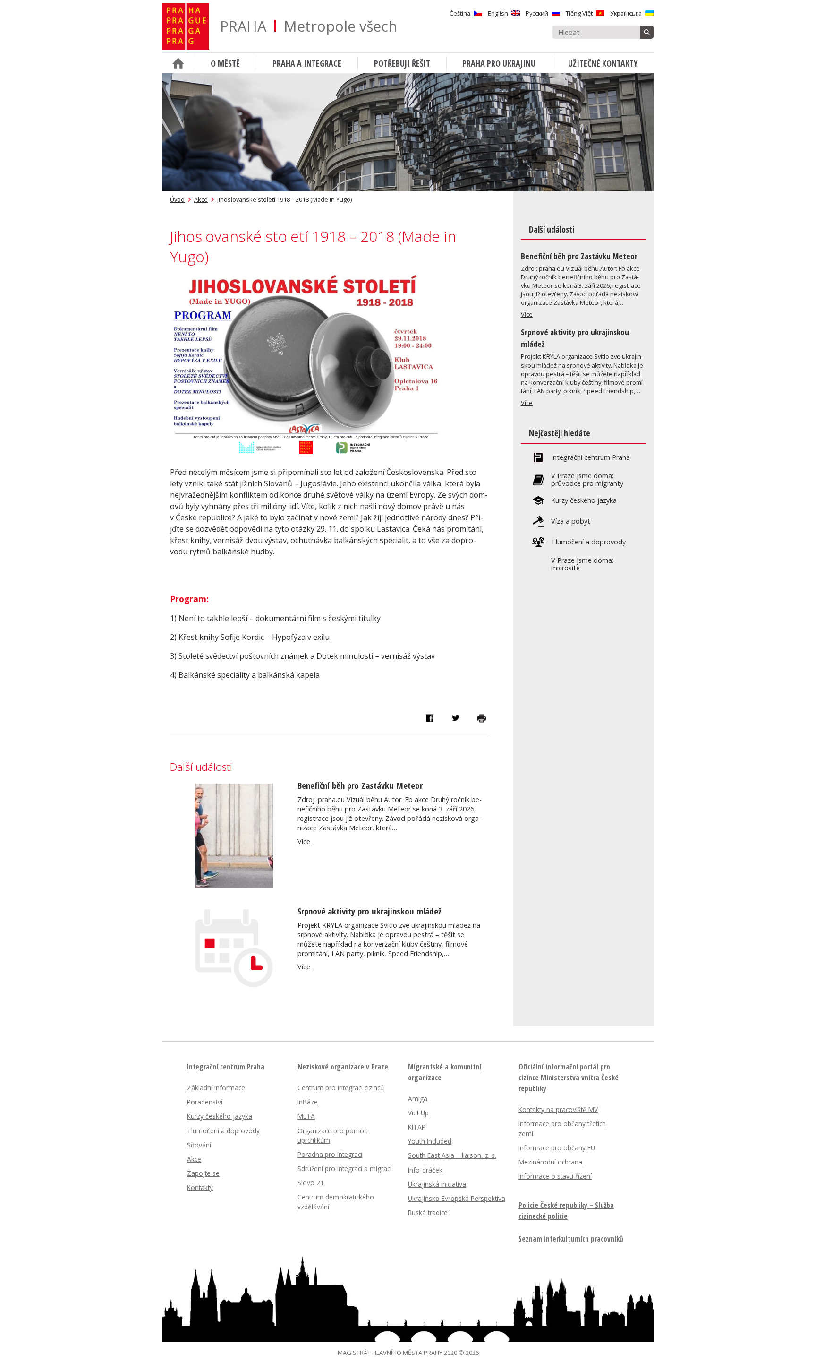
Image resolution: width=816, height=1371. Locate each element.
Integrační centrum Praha (590, 457)
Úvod (177, 199)
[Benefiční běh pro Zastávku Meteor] (234, 885)
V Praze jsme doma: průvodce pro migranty (587, 479)
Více (304, 841)
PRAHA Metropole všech (308, 26)
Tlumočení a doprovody (588, 542)
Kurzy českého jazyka (584, 500)
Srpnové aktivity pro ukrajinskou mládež (370, 911)
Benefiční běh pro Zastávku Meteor (360, 785)
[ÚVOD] (178, 63)
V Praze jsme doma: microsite (582, 564)
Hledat (647, 32)
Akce (201, 199)
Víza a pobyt (570, 521)
